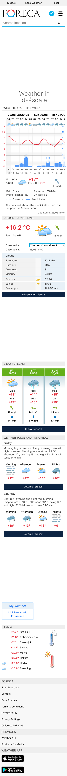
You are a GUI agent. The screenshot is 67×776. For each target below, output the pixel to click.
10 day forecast (33, 428)
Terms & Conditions (12, 706)
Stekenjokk (26, 642)
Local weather (33, 2)
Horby (23, 663)
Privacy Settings (10, 719)
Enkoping (25, 668)
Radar (56, 2)
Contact (6, 693)
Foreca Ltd (10, 725)
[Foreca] (21, 16)
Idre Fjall (25, 631)
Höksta (24, 657)
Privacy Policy (9, 712)
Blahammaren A (29, 637)
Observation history (33, 294)
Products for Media (12, 744)
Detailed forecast (33, 486)
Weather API (8, 737)
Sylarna (24, 647)
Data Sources (9, 700)
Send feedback (10, 687)
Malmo (24, 652)
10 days (11, 2)
